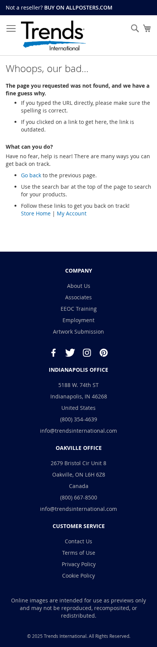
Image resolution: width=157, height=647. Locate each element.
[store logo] (53, 35)
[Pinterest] (103, 352)
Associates (78, 297)
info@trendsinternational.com (78, 430)
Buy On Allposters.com (78, 7)
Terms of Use (78, 552)
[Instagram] (87, 352)
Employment (78, 320)
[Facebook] (53, 352)
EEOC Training (79, 308)
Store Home (36, 213)
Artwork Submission (78, 331)
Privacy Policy (79, 564)
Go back (31, 175)
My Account (72, 213)
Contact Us (78, 541)
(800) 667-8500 (78, 497)
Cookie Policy (78, 575)
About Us (78, 285)
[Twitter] (70, 352)
